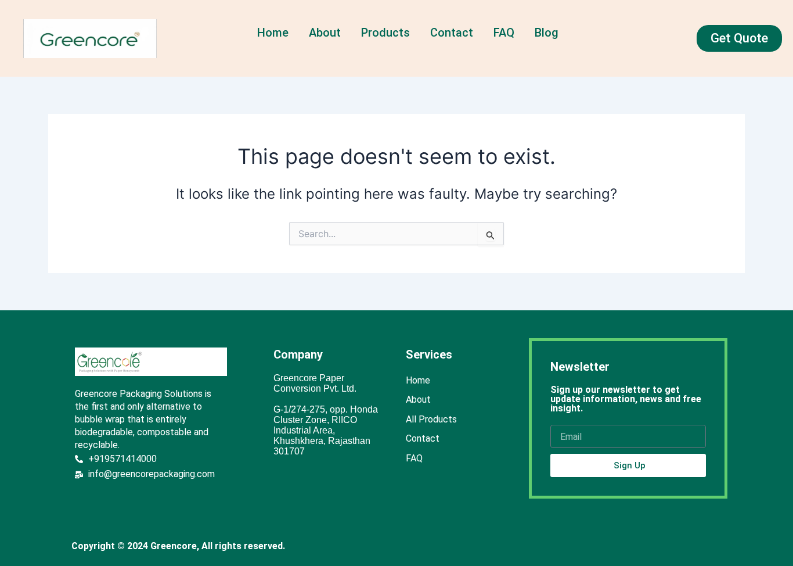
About (325, 33)
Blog (546, 33)
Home (273, 33)
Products (385, 33)
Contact (451, 33)
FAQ (503, 33)
